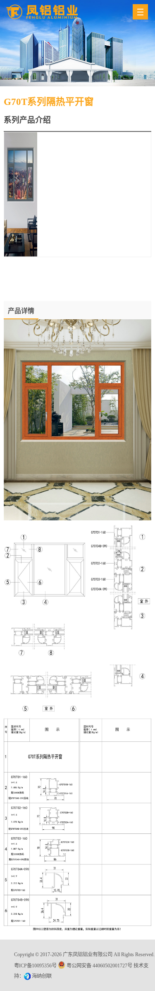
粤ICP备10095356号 (35, 966)
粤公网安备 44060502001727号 (99, 966)
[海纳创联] (28, 976)
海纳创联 (42, 976)
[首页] (42, 12)
